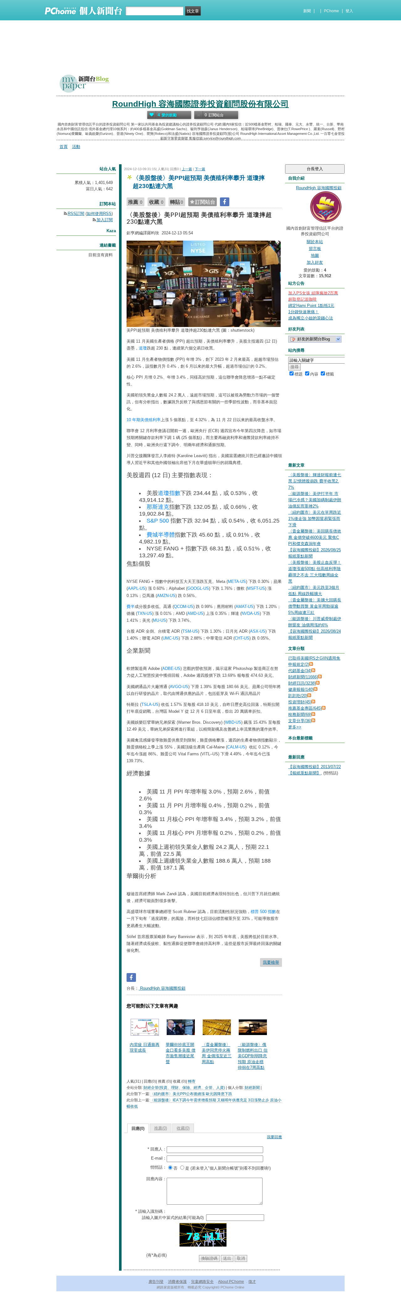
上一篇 (187, 169)
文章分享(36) (299, 720)
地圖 (315, 255)
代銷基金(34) (299, 670)
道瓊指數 (169, 493)
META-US (237, 581)
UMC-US (171, 638)
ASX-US (257, 631)
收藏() (183, 1128)
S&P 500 (158, 521)
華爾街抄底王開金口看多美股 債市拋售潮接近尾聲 (180, 1053)
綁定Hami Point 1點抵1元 (311, 305)
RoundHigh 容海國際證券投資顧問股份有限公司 (200, 104)
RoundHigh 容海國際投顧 (162, 988)
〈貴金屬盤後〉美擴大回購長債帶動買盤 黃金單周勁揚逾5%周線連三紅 (314, 606)
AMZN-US (166, 595)
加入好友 (315, 262)
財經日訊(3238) (302, 683)
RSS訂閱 (76, 213)
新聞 (307, 11)
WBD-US (233, 722)
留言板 (315, 248)
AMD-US (195, 613)
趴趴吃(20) (297, 695)
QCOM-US (183, 606)
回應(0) (138, 1128)
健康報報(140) (301, 689)
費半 (131, 606)
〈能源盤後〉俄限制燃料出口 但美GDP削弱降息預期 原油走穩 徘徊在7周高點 (253, 1056)
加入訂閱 (104, 219)
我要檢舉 (271, 962)
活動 (76, 146)
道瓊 (143, 348)
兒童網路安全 (202, 1281)
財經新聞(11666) (303, 677)
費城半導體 (161, 535)
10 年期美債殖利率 (144, 419)
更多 (294, 727)
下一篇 (200, 169)
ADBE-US (171, 668)
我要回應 (274, 1137)
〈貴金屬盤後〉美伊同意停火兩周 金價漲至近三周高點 (217, 1053)
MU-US (159, 620)
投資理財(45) (299, 702)
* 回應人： (157, 1149)
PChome (331, 11)
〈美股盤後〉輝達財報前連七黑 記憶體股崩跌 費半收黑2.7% (314, 481)
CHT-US (242, 638)
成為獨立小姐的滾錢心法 (310, 318)
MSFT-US (256, 588)
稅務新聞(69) (299, 714)
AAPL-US (136, 588)
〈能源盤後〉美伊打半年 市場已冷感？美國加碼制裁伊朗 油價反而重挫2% (314, 499)
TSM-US (190, 631)
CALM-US (236, 747)
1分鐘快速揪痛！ (303, 311)
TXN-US (144, 613)
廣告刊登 (156, 1281)
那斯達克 (158, 507)
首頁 (64, 146)
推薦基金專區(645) (305, 708)
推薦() (160, 1128)
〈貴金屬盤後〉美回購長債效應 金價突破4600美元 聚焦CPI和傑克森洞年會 (314, 537)
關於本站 (315, 241)
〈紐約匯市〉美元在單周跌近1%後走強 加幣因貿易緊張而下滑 (314, 518)
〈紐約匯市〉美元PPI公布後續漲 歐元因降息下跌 (191, 1094)
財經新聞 (252, 1087)
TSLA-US (150, 704)
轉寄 (191, 1081)
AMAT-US (244, 606)
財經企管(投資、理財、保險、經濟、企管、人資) (184, 1087)
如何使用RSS (99, 213)
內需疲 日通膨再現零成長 (144, 1047)
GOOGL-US (198, 588)
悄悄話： (158, 1167)
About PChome (231, 1281)
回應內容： (156, 1178)
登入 (349, 11)
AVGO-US (179, 686)
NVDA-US (251, 613)
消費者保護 (177, 1281)
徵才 (252, 1281)
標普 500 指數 (263, 911)
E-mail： (159, 1158)
